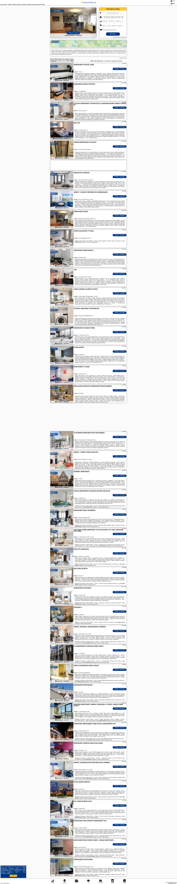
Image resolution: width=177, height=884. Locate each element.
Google (23, 866)
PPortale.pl (7, 883)
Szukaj (113, 34)
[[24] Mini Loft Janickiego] (61, 557)
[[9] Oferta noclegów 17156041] (61, 238)
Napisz (175, 883)
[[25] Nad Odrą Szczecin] (61, 576)
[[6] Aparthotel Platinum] (61, 180)
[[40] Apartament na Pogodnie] (61, 867)
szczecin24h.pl (88, 3)
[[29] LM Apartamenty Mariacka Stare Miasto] (61, 654)
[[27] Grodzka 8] (61, 615)
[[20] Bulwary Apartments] (61, 479)
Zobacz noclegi (119, 68)
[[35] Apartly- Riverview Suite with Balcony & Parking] (61, 770)
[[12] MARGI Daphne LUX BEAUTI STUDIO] (61, 297)
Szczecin (53, 66)
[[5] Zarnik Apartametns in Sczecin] (61, 150)
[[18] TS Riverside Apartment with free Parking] (61, 440)
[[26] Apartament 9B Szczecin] (61, 595)
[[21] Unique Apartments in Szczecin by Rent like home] (61, 498)
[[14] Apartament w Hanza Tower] (61, 335)
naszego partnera (94, 242)
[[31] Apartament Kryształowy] (61, 692)
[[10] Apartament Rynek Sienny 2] (61, 258)
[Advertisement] (88, 417)
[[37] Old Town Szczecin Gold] (61, 809)
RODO (8, 873)
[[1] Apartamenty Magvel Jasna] (61, 72)
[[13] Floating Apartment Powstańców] (61, 316)
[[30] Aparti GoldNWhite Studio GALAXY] (61, 673)
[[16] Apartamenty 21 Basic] (61, 374)
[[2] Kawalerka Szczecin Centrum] (61, 92)
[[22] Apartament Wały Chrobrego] (61, 518)
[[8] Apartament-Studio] (61, 219)
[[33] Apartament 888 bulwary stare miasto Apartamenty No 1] (61, 731)
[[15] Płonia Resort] (61, 355)
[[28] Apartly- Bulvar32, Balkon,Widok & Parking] (61, 634)
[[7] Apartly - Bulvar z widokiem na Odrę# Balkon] (61, 200)
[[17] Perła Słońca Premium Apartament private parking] (61, 394)
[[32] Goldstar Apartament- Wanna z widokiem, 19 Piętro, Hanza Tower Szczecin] (61, 712)
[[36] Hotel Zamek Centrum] (61, 789)
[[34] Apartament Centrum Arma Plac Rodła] (61, 751)
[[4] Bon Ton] (61, 130)
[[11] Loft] (61, 277)
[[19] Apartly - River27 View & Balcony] (61, 460)
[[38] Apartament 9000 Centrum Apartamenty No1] (61, 828)
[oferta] (55, 80)
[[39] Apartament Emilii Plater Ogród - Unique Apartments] (61, 848)
